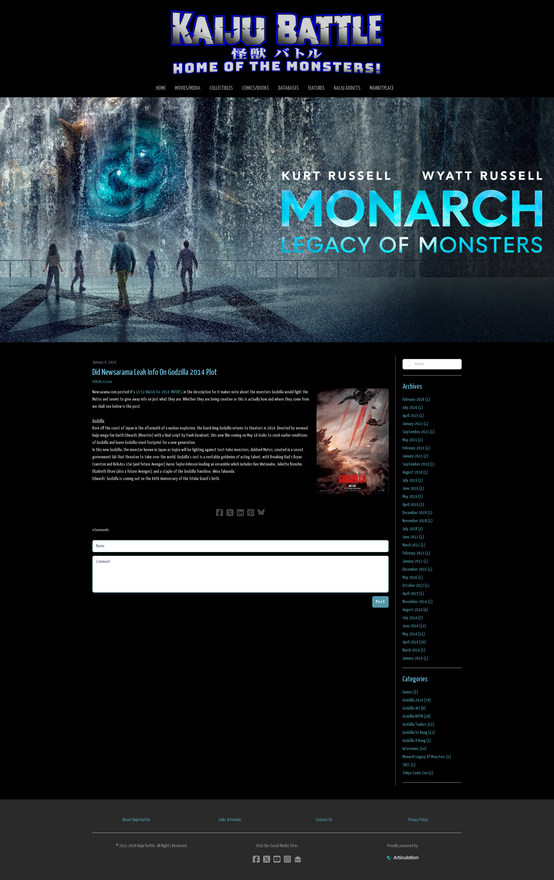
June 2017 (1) (413, 537)
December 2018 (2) (417, 513)
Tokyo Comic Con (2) (418, 773)
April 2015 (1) (413, 593)
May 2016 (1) (413, 577)
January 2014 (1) (415, 658)
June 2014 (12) (414, 626)
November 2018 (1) (418, 521)
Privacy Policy (418, 820)
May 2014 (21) (414, 634)
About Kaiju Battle (136, 820)
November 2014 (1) (418, 602)
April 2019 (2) (413, 505)
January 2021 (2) (415, 456)
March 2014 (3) (414, 650)
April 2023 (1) (413, 416)
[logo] (277, 42)
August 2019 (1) (415, 472)
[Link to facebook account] (256, 859)
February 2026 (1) (416, 399)
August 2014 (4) (415, 610)
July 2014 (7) (413, 618)
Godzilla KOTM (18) (417, 716)
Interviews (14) (414, 749)
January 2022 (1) (415, 424)
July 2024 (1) (413, 407)
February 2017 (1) (416, 553)
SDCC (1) (409, 765)
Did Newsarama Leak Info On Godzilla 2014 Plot (154, 373)
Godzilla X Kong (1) (417, 740)
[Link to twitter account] (266, 859)
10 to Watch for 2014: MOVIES (159, 392)
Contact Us (324, 820)
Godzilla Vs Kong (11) (419, 732)
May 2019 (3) (413, 496)
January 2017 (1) (415, 561)
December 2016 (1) (417, 569)
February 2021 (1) (416, 448)
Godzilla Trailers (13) (418, 724)
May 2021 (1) (413, 440)
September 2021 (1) (419, 432)
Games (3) (410, 692)
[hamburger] (103, 9)
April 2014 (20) (414, 642)
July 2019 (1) (413, 480)
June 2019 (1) (413, 488)
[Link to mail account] (297, 859)
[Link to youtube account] (277, 859)
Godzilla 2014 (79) (417, 700)
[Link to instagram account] (287, 859)
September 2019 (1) (419, 464)
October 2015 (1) (416, 585)
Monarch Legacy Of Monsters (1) (427, 757)
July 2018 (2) (413, 529)
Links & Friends (230, 820)
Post (380, 602)
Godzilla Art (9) (414, 708)
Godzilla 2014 (102, 382)
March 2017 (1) (414, 545)
